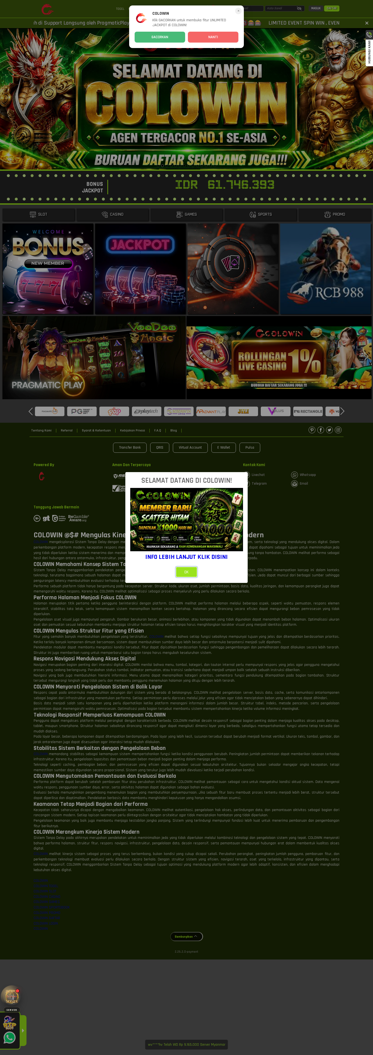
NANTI (213, 37)
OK (186, 572)
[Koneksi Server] (12, 996)
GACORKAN (160, 37)
